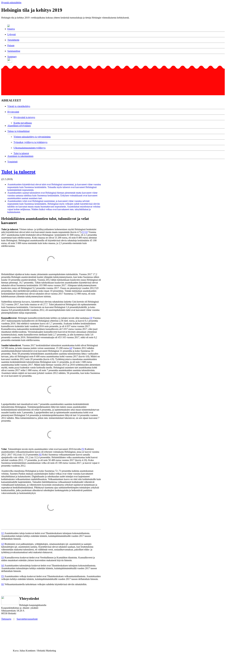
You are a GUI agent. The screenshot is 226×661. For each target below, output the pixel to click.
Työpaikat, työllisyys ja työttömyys (30, 142)
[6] (40, 454)
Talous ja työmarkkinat (18, 131)
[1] (83, 232)
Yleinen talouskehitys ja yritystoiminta (32, 136)
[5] (82, 449)
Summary (12, 56)
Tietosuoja (6, 619)
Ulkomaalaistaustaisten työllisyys (30, 147)
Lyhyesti (11, 34)
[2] (86, 232)
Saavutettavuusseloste (27, 619)
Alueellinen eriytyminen (19, 125)
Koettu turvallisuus (23, 123)
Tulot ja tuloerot (21, 153)
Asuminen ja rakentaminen (20, 156)
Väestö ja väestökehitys (18, 106)
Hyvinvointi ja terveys (24, 117)
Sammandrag (13, 51)
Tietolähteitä (13, 40)
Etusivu (11, 29)
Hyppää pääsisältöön (11, 2)
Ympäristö (12, 161)
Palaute (10, 45)
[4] (70, 348)
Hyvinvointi (13, 111)
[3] (90, 318)
